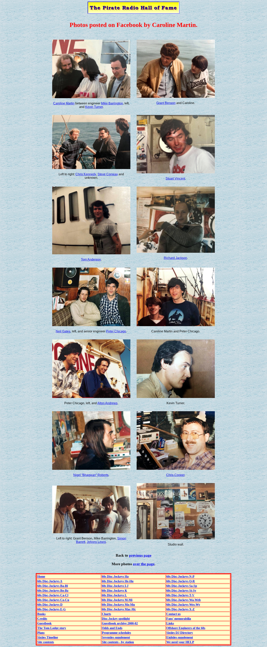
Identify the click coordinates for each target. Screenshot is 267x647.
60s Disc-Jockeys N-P (180, 576)
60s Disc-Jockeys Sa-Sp (181, 585)
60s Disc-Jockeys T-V (180, 595)
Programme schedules (116, 632)
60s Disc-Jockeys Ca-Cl (52, 595)
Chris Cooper (175, 475)
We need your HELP (180, 642)
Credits (42, 618)
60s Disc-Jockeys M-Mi (117, 600)
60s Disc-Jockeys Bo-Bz (52, 590)
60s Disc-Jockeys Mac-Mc (119, 609)
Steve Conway (108, 174)
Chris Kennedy (85, 174)
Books (41, 614)
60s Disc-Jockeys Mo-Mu (118, 604)
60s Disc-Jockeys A (49, 581)
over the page (143, 564)
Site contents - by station (118, 642)
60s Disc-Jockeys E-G (51, 609)
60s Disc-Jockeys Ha (115, 576)
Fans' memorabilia (178, 618)
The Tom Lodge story (51, 628)
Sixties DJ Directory (179, 632)
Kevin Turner (94, 107)
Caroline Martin (63, 103)
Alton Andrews (107, 403)
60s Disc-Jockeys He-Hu (118, 581)
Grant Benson (166, 103)
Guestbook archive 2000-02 (120, 623)
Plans (41, 632)
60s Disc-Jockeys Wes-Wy (183, 604)
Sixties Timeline (47, 637)
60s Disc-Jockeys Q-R (180, 581)
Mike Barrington (112, 103)
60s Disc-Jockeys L (114, 595)
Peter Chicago (116, 331)
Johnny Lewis (96, 542)
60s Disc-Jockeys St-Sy (181, 590)
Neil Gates (63, 331)
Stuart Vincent (175, 178)
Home (41, 576)
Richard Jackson (175, 258)
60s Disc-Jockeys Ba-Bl (52, 585)
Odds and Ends (112, 628)
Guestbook (44, 623)
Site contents (45, 642)
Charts (106, 614)
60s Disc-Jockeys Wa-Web (183, 600)
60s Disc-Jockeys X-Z (180, 609)
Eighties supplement (179, 637)
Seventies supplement (116, 637)
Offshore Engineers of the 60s (185, 628)
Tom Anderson (91, 259)
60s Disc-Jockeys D (50, 604)
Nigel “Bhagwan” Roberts (90, 475)
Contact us (173, 614)
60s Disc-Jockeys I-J (115, 585)
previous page (140, 555)
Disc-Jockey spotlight (116, 618)
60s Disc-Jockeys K (114, 590)
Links (170, 623)
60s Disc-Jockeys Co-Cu (53, 600)
